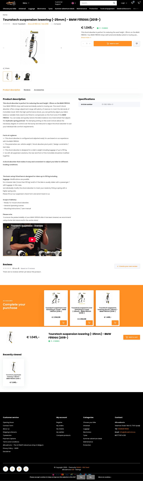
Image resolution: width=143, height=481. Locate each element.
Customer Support (58, 3)
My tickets (60, 429)
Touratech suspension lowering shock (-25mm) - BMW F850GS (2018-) (108, 309)
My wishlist (60, 432)
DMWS (78, 467)
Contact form (8, 426)
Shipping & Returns (10, 432)
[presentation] (3, 48)
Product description (11, 90)
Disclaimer (7, 451)
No (91, 477)
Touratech (21, 24)
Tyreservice (7, 435)
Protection (87, 445)
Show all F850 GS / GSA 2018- (38, 24)
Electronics (87, 432)
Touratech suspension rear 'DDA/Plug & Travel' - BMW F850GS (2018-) (56, 309)
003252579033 (123, 429)
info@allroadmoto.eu (127, 432)
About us (6, 429)
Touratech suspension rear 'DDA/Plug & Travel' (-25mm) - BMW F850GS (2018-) (81, 310)
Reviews (27, 90)
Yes (81, 477)
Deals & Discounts (124, 9)
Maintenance (88, 442)
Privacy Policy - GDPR (10, 448)
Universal (86, 426)
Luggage (86, 429)
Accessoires (39, 90)
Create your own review (128, 266)
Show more (85, 37)
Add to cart (114, 44)
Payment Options (9, 439)
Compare (57, 24)
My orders (60, 426)
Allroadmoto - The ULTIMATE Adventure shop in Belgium (23, 445)
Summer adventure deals (64, 9)
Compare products (63, 435)
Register (59, 422)
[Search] (114, 3)
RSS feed (86, 467)
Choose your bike (89, 422)
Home (5, 15)
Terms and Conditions (11, 442)
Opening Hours (8, 422)
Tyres (85, 435)
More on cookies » (104, 477)
